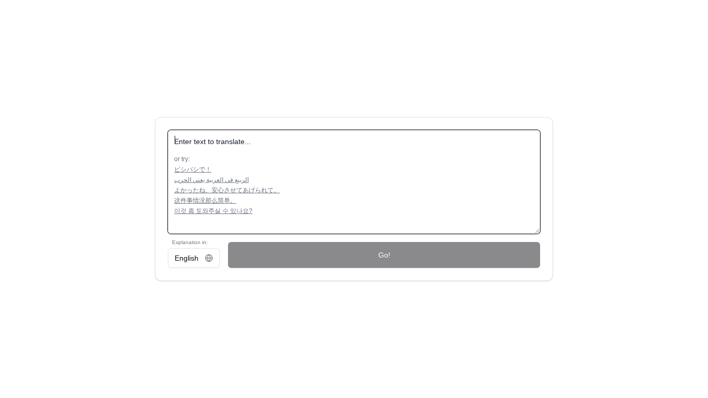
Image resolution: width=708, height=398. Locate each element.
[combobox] (194, 258)
